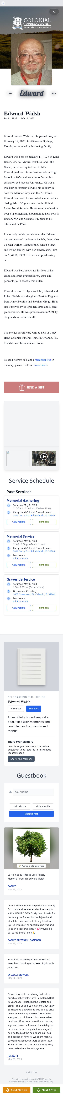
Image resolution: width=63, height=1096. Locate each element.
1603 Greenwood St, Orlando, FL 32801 (34, 594)
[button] (31, 848)
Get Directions (18, 521)
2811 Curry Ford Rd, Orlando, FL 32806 (34, 515)
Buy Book (34, 708)
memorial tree (43, 360)
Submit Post (31, 813)
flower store (40, 365)
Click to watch (20, 558)
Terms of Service (40, 1081)
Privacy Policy (22, 1081)
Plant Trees (44, 521)
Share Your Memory (21, 758)
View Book (15, 708)
